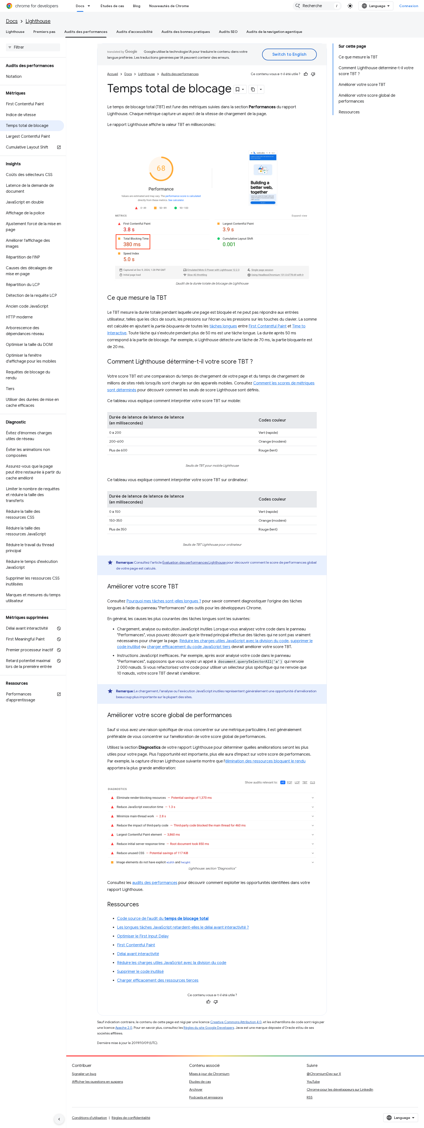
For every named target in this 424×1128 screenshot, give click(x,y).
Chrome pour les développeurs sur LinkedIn (340, 1089)
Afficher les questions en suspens (97, 1081)
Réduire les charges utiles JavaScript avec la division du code (234, 641)
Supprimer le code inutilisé (140, 971)
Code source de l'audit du (163, 918)
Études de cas (112, 6)
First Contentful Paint (268, 326)
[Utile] (305, 74)
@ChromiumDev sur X (324, 1074)
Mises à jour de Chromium (209, 1074)
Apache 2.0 (123, 1028)
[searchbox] (33, 47)
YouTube (313, 1081)
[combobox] (317, 5)
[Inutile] (313, 74)
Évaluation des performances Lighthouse (194, 562)
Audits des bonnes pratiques (185, 31)
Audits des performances (85, 31)
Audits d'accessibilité (134, 31)
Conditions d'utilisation (89, 1118)
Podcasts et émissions (206, 1097)
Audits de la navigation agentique (274, 31)
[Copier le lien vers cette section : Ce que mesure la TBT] (172, 298)
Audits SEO (228, 31)
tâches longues (223, 326)
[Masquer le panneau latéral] (59, 1119)
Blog (136, 6)
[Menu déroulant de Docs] (90, 6)
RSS (310, 1097)
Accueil (112, 74)
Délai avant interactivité (138, 953)
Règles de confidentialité (131, 1118)
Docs (80, 6)
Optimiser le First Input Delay (143, 936)
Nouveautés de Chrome (169, 6)
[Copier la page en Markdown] (253, 89)
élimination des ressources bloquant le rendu (265, 761)
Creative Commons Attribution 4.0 (236, 1022)
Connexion (408, 6)
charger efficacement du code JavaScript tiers (188, 646)
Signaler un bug (84, 1074)
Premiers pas (44, 31)
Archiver (195, 1089)
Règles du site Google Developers (209, 1028)
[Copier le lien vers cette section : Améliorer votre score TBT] (183, 587)
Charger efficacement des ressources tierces (158, 980)
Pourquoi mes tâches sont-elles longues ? (163, 601)
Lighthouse (38, 21)
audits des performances (154, 882)
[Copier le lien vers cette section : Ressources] (144, 905)
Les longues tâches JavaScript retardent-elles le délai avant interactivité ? (183, 927)
